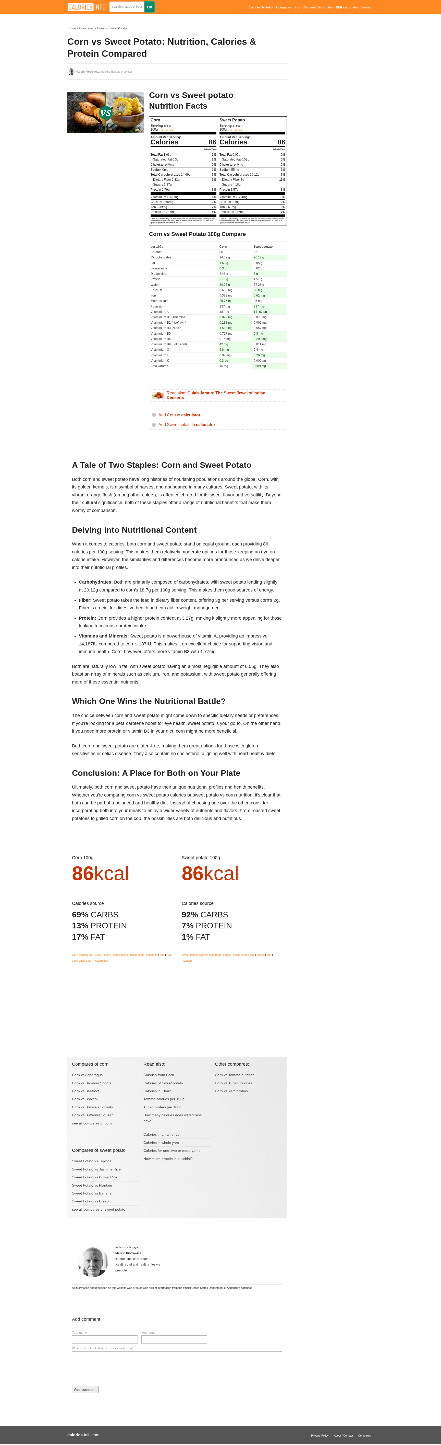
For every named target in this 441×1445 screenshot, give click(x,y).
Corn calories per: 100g (86, 954)
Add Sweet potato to (186, 425)
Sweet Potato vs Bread (90, 1201)
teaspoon (151, 954)
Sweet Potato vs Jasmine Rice (96, 1169)
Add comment (85, 1389)
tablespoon (137, 954)
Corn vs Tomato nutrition (234, 1075)
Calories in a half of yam (162, 1134)
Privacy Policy (320, 1435)
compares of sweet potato (104, 1209)
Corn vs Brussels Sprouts (92, 1107)
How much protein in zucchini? (168, 1159)
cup (162, 954)
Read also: (216, 395)
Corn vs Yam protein (231, 1091)
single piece (120, 954)
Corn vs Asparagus (87, 1075)
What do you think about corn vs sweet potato (103, 1348)
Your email (148, 1332)
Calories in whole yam (161, 1143)
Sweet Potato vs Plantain (92, 1185)
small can (85, 960)
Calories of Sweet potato (163, 1083)
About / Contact (343, 1435)
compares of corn (97, 1123)
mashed (187, 960)
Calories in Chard (157, 1091)
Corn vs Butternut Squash (93, 1115)
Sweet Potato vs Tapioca (92, 1161)
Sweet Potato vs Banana (92, 1193)
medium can (100, 960)
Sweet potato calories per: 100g (201, 954)
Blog (296, 7)
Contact (366, 7)
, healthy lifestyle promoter (104, 71)
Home (71, 28)
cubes (261, 954)
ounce (107, 954)
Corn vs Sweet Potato (112, 28)
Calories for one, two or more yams (171, 1150)
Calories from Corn (158, 1075)
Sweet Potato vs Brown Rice (94, 1177)
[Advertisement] (105, 188)
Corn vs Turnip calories (233, 1083)
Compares (283, 7)
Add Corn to (179, 415)
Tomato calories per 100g (164, 1099)
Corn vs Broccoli (85, 1099)
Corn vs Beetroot (85, 1091)
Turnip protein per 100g (162, 1107)
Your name (79, 1332)
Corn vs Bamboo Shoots (91, 1083)
